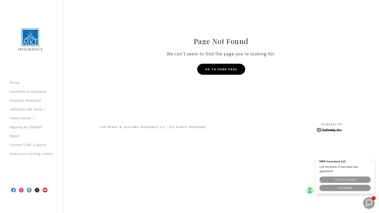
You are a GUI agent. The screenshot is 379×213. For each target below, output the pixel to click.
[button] (36, 109)
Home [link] (14, 82)
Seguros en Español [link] (25, 127)
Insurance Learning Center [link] (31, 153)
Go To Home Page (221, 69)
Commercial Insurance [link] (27, 91)
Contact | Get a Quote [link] (27, 144)
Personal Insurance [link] (25, 100)
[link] (29, 38)
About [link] (14, 136)
